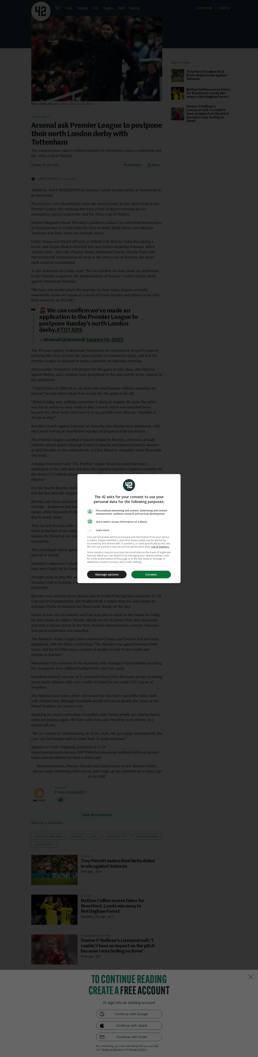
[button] (129, 530)
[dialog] (129, 528)
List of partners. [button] (160, 546)
